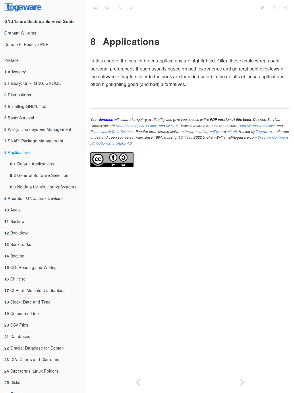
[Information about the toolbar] (131, 7)
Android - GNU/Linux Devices (33, 198)
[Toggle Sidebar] (94, 7)
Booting (14, 256)
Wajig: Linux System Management (37, 129)
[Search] (107, 7)
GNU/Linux (148, 125)
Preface (11, 60)
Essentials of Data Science (112, 131)
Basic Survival (19, 118)
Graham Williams (20, 33)
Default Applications (32, 164)
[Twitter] (262, 7)
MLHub (172, 125)
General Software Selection (39, 175)
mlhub (232, 131)
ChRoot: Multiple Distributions (35, 290)
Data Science (126, 125)
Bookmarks (17, 244)
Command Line (21, 313)
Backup (14, 221)
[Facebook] (274, 7)
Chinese (15, 279)
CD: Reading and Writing (30, 267)
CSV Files (16, 325)
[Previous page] (138, 381)
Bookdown (17, 233)
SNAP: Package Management (33, 141)
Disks (12, 382)
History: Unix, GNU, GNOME (32, 83)
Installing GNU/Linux (25, 106)
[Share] (286, 7)
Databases (17, 336)
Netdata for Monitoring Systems (43, 187)
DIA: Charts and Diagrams (31, 359)
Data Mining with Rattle (257, 125)
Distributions (17, 95)
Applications (17, 152)
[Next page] (242, 381)
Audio (12, 210)
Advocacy (15, 72)
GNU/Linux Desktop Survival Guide (196, 7)
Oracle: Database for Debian (34, 348)
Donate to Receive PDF (26, 44)
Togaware (264, 131)
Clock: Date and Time (27, 302)
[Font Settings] (119, 7)
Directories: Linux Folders (31, 371)
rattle (203, 131)
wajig (213, 131)
